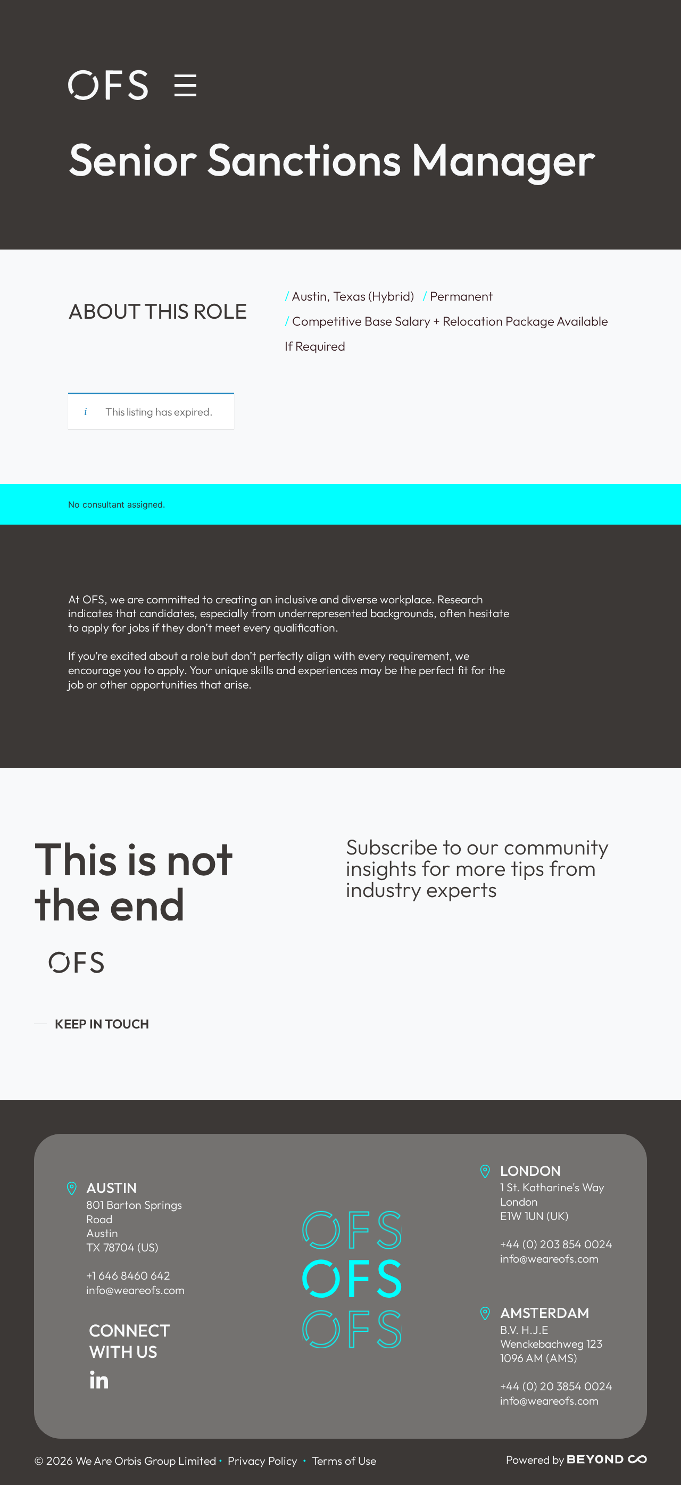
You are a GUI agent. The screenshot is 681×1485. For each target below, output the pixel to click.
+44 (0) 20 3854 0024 (556, 1386)
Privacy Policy (262, 1461)
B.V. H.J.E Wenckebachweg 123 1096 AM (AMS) (551, 1344)
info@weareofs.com (135, 1290)
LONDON (530, 1171)
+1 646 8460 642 (128, 1275)
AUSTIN (111, 1188)
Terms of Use (344, 1461)
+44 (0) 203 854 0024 (556, 1244)
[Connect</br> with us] (99, 1381)
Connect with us (129, 1341)
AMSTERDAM (544, 1313)
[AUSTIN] (72, 1189)
